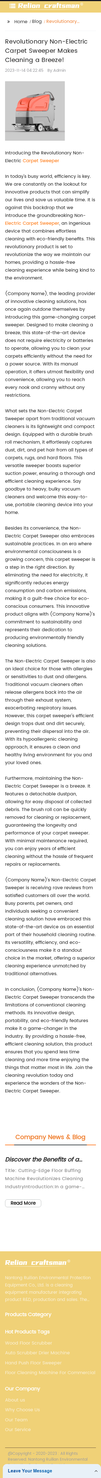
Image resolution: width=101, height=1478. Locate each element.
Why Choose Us (22, 1410)
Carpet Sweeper (41, 160)
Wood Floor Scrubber (28, 1343)
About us (15, 1400)
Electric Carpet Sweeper (32, 223)
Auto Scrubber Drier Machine (37, 1353)
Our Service (18, 1429)
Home (20, 21)
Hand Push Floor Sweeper (33, 1363)
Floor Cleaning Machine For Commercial (50, 1372)
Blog (37, 21)
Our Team (16, 1420)
